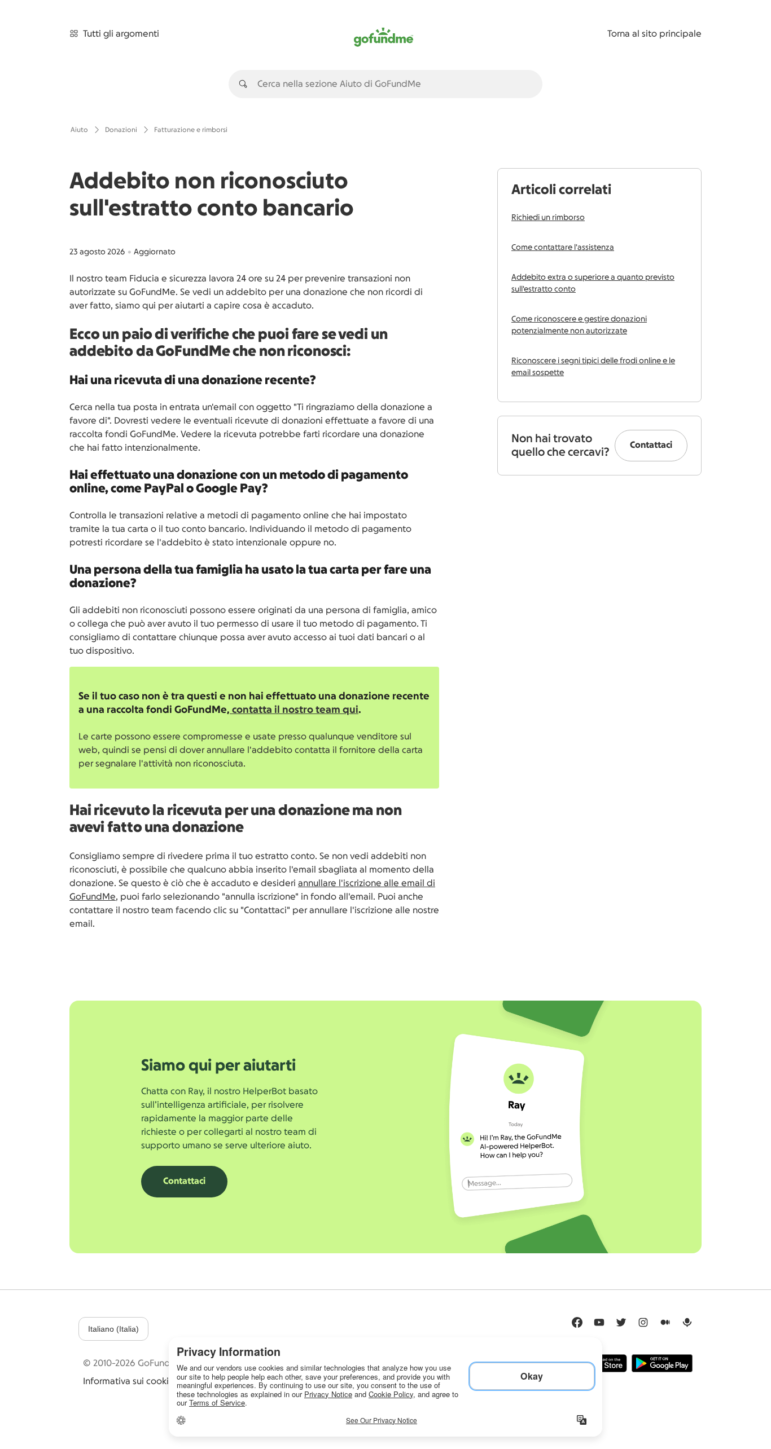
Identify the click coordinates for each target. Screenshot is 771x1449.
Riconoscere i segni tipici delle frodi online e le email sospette (593, 367)
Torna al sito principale (654, 33)
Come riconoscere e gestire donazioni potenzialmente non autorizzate (579, 325)
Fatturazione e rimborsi (190, 129)
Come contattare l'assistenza (562, 248)
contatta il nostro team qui (294, 709)
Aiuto (79, 129)
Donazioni (121, 129)
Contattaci (651, 445)
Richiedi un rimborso (548, 218)
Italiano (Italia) (113, 1328)
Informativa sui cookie (128, 1381)
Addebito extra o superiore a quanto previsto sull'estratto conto (592, 283)
